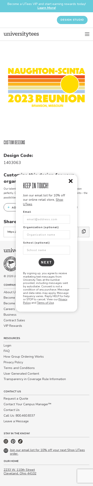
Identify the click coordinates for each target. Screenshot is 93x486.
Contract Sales (14, 320)
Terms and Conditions (19, 368)
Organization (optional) (41, 227)
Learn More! (46, 8)
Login (7, 345)
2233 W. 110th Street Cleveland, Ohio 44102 (20, 472)
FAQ (7, 351)
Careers (9, 309)
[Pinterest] (13, 442)
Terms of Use (45, 303)
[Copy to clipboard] (83, 232)
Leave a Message (16, 421)
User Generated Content (21, 373)
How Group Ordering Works (24, 356)
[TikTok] (20, 442)
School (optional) (36, 242)
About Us (10, 292)
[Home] (21, 34)
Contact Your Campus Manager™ (27, 404)
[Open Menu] (87, 34)
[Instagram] (6, 442)
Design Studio (72, 20)
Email (27, 212)
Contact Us (12, 410)
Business (10, 315)
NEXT (46, 262)
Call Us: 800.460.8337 (19, 415)
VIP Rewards (13, 326)
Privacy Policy (13, 362)
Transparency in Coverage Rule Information (35, 379)
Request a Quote (16, 398)
